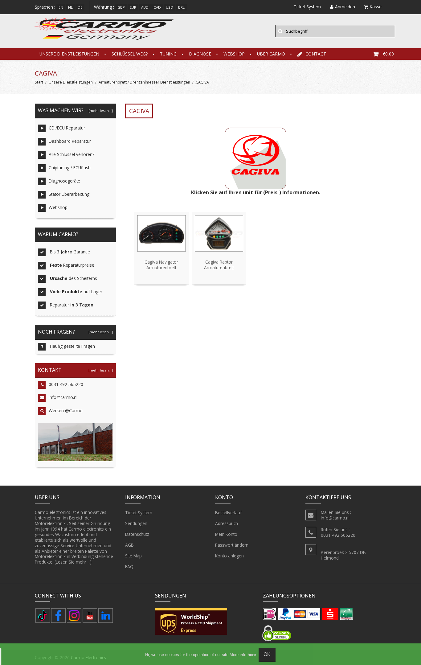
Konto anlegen (229, 556)
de (80, 7)
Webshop (234, 54)
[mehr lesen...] (100, 110)
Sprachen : (45, 7)
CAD (157, 7)
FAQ (129, 566)
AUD (145, 7)
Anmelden (345, 7)
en (61, 7)
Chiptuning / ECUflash (70, 167)
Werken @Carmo (66, 410)
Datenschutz (137, 534)
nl (70, 7)
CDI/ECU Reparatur (67, 128)
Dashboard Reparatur (70, 141)
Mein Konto (226, 534)
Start (39, 82)
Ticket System (138, 512)
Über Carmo (271, 54)
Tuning (168, 54)
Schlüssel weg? (130, 54)
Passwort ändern (231, 545)
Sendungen (136, 523)
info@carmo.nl (63, 397)
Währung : (104, 7)
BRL (181, 7)
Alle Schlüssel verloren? (71, 154)
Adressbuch (226, 523)
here (251, 654)
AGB (129, 545)
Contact (315, 54)
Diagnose (200, 54)
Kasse (376, 7)
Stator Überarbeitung (69, 194)
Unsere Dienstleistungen (69, 54)
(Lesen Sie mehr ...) (73, 562)
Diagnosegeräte (64, 181)
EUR (133, 7)
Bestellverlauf (228, 512)
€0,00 (388, 54)
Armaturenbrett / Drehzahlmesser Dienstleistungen (144, 82)
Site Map (133, 556)
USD (169, 7)
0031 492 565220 (66, 384)
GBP (121, 7)
